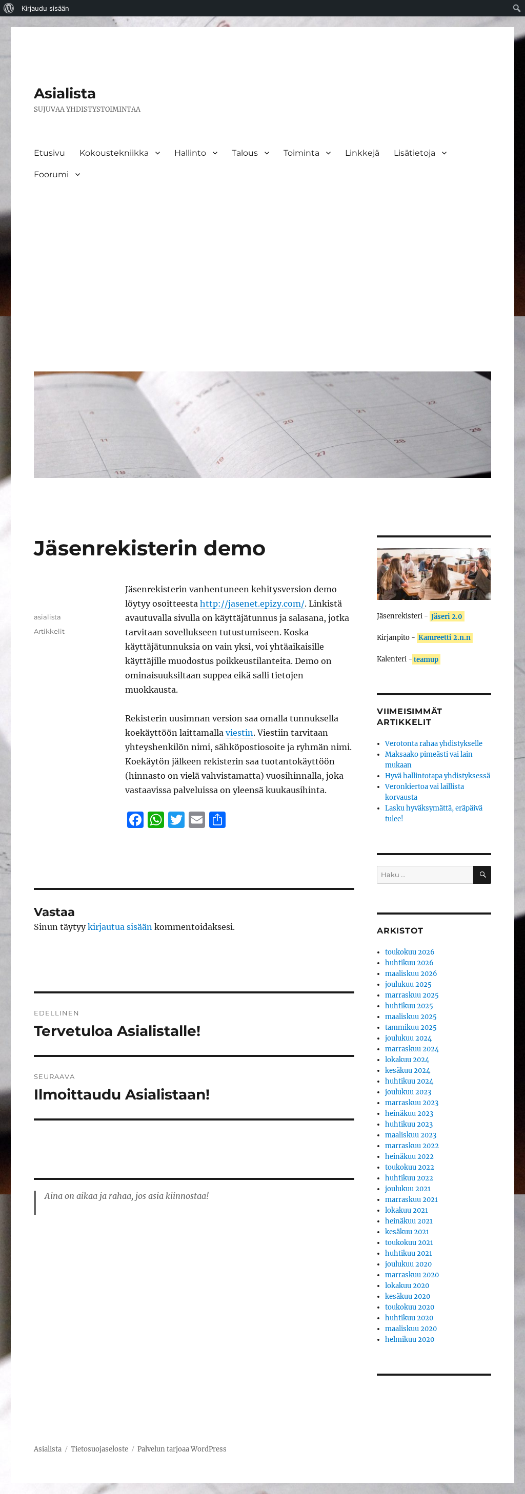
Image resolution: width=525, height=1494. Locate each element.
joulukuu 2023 (408, 1092)
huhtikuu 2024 (409, 1081)
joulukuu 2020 (408, 1264)
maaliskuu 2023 (410, 1135)
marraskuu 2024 (412, 1049)
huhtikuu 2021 (408, 1253)
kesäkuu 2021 (407, 1232)
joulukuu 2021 (408, 1189)
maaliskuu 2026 (411, 973)
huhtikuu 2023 (409, 1124)
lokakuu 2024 (407, 1059)
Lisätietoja (414, 153)
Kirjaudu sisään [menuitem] (45, 8)
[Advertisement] (265, 286)
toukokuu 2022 (409, 1167)
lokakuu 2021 (406, 1210)
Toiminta (301, 153)
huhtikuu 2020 (409, 1318)
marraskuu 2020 (412, 1275)
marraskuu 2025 (412, 995)
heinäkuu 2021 (409, 1221)
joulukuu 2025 (408, 984)
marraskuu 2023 (411, 1102)
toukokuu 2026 (410, 952)
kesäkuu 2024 (407, 1070)
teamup (426, 659)
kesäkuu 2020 (407, 1296)
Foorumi (51, 174)
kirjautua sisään (120, 927)
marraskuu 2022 (412, 1146)
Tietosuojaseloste (99, 1449)
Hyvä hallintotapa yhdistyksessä (437, 776)
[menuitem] (9, 8)
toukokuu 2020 (409, 1307)
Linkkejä (362, 153)
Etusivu (49, 153)
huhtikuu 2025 (409, 1006)
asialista (47, 617)
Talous (245, 153)
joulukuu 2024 (408, 1038)
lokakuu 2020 (407, 1285)
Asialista (65, 93)
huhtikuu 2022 (409, 1178)
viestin (239, 733)
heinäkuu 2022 (409, 1156)
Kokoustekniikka (114, 153)
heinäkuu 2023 (409, 1113)
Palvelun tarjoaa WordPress (182, 1449)
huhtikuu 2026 (409, 963)
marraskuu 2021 (411, 1199)
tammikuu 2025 (411, 1027)
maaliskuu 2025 (411, 1016)
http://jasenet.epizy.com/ (252, 603)
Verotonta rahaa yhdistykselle (433, 743)
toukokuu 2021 (409, 1242)
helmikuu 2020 (409, 1339)
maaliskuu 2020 (411, 1328)
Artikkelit (49, 631)
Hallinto (190, 153)
